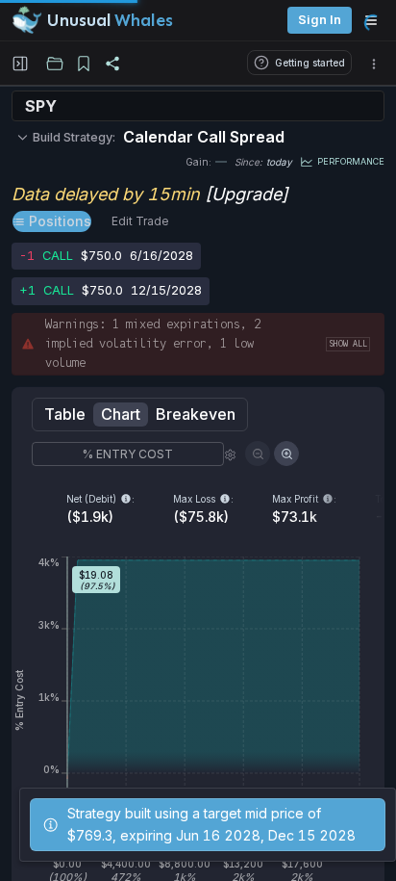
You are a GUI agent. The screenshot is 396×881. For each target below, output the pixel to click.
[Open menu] (375, 20)
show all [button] (348, 344)
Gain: (198, 162)
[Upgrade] (246, 194)
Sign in (319, 20)
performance (350, 161)
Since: (248, 162)
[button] (373, 63)
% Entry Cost (128, 454)
